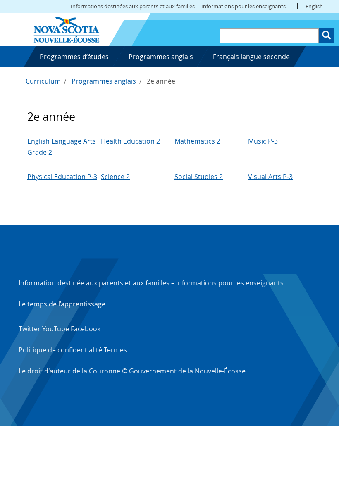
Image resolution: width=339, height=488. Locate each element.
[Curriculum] (67, 28)
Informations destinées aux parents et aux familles (133, 6)
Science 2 (115, 176)
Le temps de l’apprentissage (62, 304)
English (314, 6)
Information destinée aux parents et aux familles (94, 282)
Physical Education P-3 (62, 176)
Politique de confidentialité (60, 349)
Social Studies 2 (198, 176)
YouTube (55, 328)
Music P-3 (263, 141)
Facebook (85, 328)
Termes (115, 349)
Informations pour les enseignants (243, 6)
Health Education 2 (130, 141)
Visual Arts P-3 (270, 176)
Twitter (30, 328)
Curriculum (43, 81)
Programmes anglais (104, 81)
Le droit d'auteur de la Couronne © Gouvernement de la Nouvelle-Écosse (132, 371)
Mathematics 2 (197, 141)
